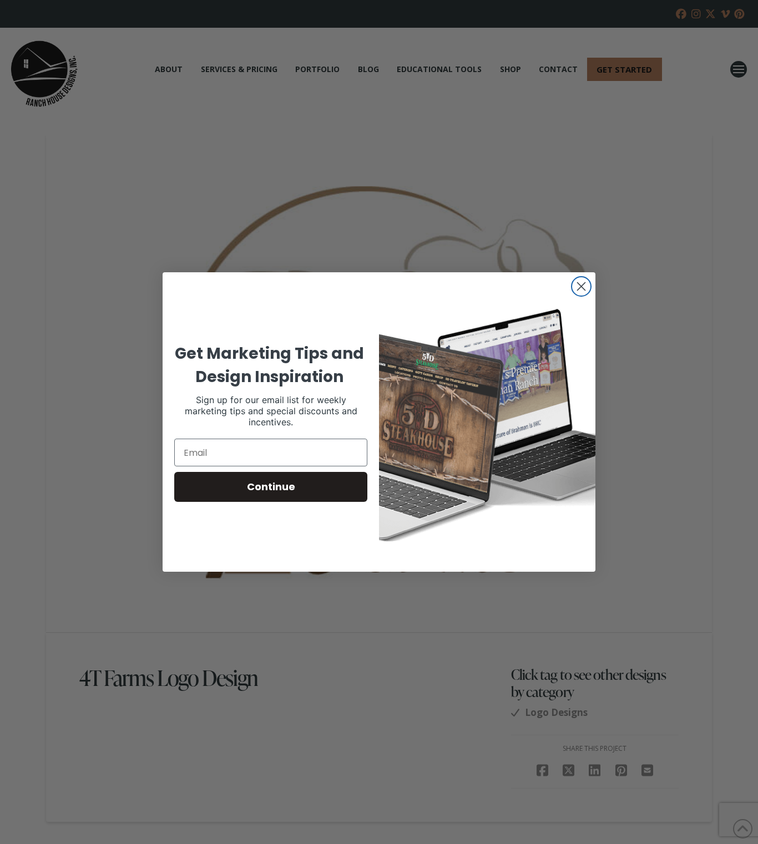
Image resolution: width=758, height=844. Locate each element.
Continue (271, 487)
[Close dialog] (581, 286)
